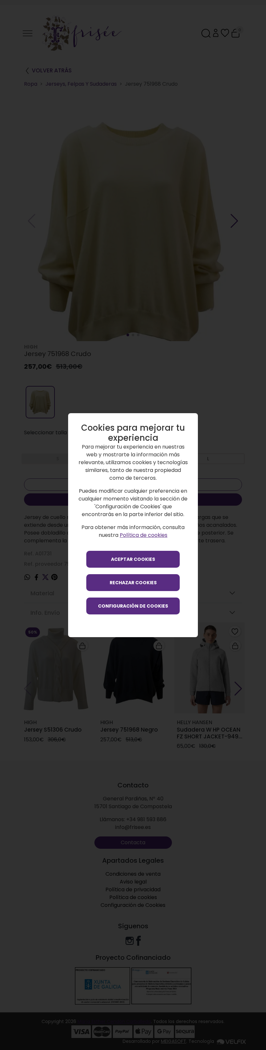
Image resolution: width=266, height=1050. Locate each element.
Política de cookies (143, 535)
